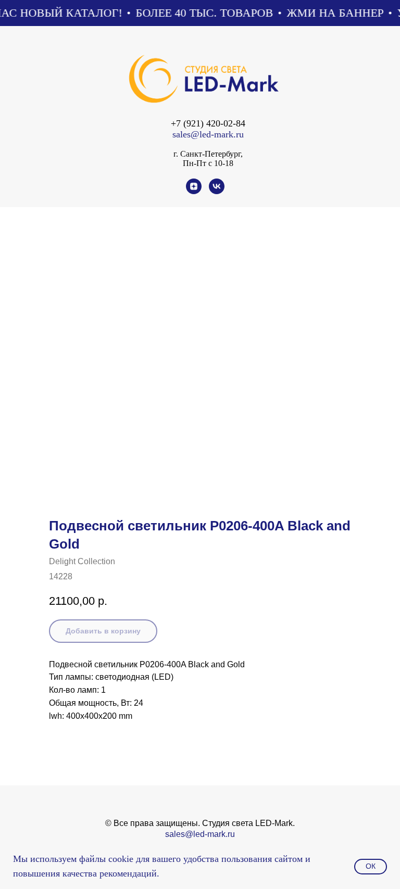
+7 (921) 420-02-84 (208, 123)
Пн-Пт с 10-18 (208, 163)
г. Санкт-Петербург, (208, 153)
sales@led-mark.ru (208, 134)
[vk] (216, 191)
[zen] (194, 191)
